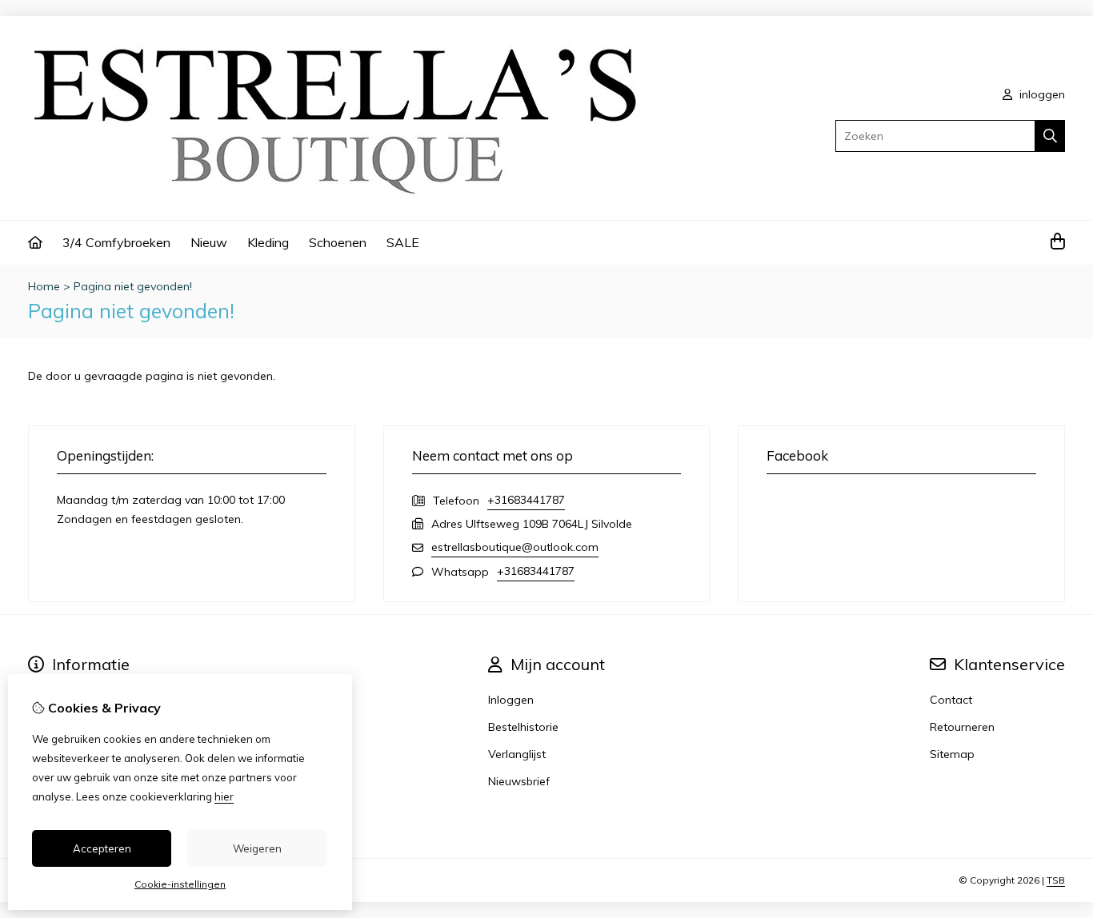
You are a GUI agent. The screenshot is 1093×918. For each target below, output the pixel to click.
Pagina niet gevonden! (133, 286)
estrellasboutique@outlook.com (515, 547)
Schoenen (337, 242)
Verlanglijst (517, 754)
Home (44, 286)
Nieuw (208, 242)
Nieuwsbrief (519, 781)
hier (224, 796)
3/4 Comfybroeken (116, 242)
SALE (402, 242)
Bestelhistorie (523, 727)
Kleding (268, 242)
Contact (951, 699)
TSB (1056, 880)
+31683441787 (526, 500)
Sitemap (952, 754)
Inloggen (511, 699)
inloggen (1040, 94)
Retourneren (962, 727)
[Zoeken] (1050, 136)
